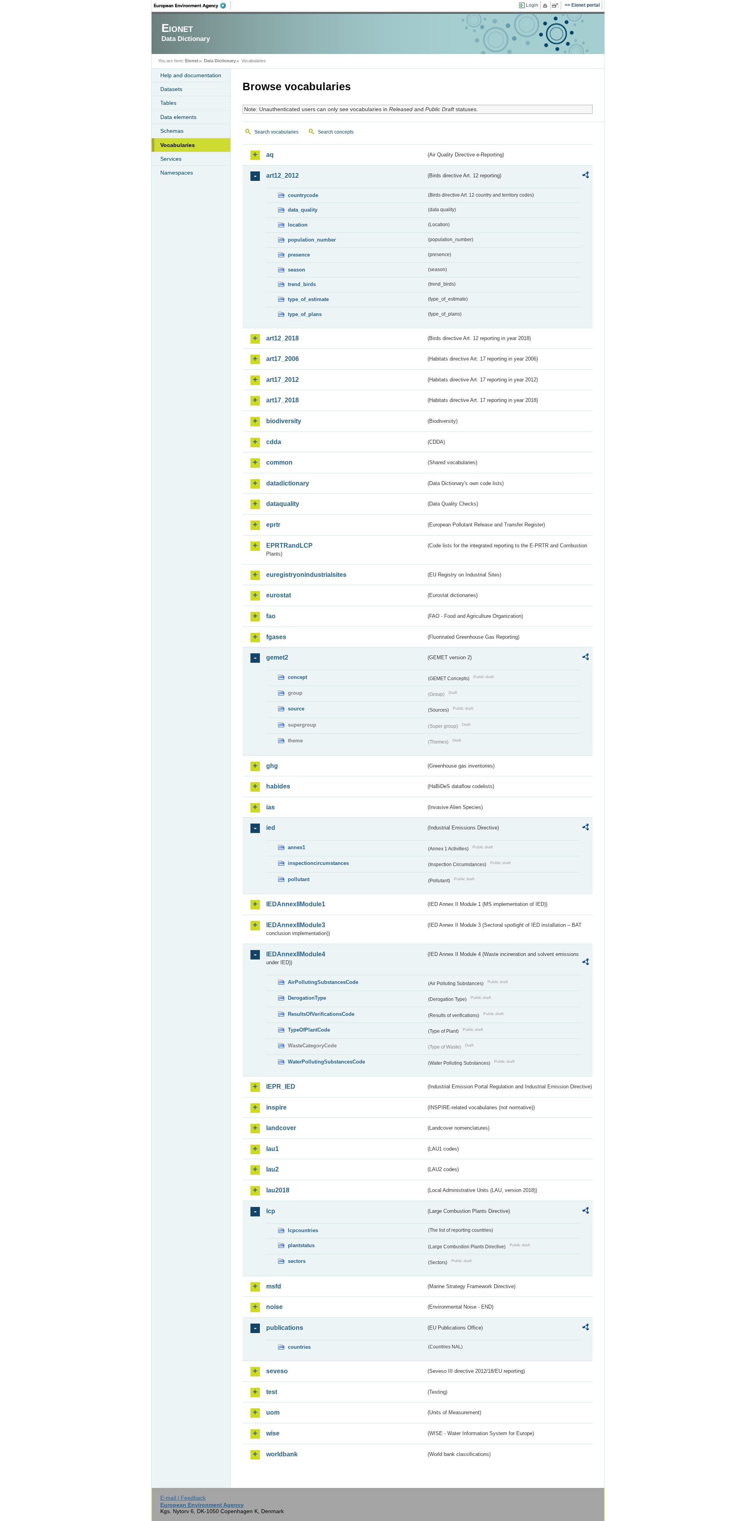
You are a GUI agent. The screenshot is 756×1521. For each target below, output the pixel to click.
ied (270, 827)
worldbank (282, 1454)
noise (274, 1306)
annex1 (296, 847)
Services (171, 159)
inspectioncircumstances (318, 863)
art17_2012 (282, 379)
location (298, 225)
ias (270, 807)
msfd (273, 1286)
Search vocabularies (276, 132)
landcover (281, 1128)
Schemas (171, 131)
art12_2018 (282, 338)
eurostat (278, 595)
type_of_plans (305, 314)
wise (273, 1433)
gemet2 (277, 657)
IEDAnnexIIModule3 (295, 925)
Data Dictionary (220, 60)
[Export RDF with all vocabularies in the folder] (585, 176)
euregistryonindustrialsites (306, 574)
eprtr (273, 524)
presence (299, 255)
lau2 (272, 1169)
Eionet (191, 60)
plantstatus (301, 1245)
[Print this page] (546, 5)
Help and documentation (190, 75)
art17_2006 (282, 358)
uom (273, 1412)
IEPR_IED (280, 1086)
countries (299, 1347)
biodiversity (283, 421)
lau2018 (277, 1190)
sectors (297, 1261)
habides (278, 786)
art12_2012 (282, 175)
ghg (272, 765)
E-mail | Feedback (183, 1498)
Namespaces (176, 172)
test (271, 1392)
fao (271, 616)
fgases (276, 637)
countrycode (303, 195)
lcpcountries (303, 1230)
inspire (276, 1107)
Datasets (171, 89)
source (296, 709)
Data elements (178, 117)
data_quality (302, 210)
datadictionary (287, 483)
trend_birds (302, 284)
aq (270, 154)
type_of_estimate (308, 299)
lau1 (272, 1148)
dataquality (282, 503)
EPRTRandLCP (289, 545)
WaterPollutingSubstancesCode (326, 1062)
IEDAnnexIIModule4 (295, 954)
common (279, 462)
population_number (312, 240)
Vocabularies (177, 145)
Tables (168, 103)
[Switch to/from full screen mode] (556, 5)
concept (297, 677)
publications (284, 1327)
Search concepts (336, 132)
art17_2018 (282, 400)
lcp (270, 1211)
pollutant (298, 879)
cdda (273, 442)
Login (532, 5)
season (296, 270)
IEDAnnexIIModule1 (295, 904)
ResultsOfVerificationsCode (321, 1014)
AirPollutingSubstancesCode (323, 982)
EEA (192, 5)
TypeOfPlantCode (309, 1030)
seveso (277, 1371)
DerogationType (307, 998)
